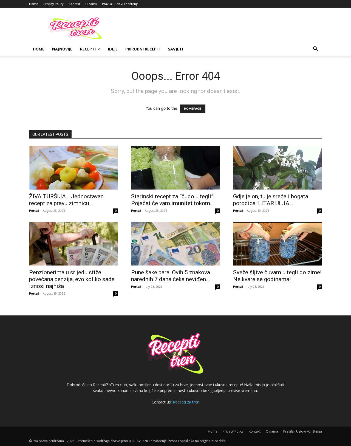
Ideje (113, 49)
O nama (91, 4)
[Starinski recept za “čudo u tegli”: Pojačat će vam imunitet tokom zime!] (175, 168)
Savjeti (175, 49)
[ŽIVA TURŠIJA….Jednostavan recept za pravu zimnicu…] (73, 168)
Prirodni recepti (142, 49)
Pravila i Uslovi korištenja (120, 4)
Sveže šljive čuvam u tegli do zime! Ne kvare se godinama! (277, 276)
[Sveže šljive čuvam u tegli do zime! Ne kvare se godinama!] (277, 244)
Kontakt (74, 4)
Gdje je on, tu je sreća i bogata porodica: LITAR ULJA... (270, 200)
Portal (34, 210)
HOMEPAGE (192, 109)
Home (33, 4)
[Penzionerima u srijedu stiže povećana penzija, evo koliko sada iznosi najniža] (73, 244)
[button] (315, 49)
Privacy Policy (53, 4)
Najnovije (62, 49)
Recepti (88, 49)
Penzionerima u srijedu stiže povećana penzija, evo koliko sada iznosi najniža (72, 279)
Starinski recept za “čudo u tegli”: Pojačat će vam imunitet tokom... (172, 200)
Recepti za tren (186, 402)
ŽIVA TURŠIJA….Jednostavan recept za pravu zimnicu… (66, 200)
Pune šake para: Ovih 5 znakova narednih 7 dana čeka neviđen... (170, 276)
